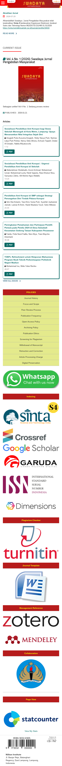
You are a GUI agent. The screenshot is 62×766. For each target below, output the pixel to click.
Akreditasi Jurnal (10, 13)
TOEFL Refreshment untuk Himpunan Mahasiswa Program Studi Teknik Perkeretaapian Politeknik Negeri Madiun (28, 260)
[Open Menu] (3, 3)
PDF (11, 151)
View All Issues (10, 281)
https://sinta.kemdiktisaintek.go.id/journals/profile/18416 (26, 28)
